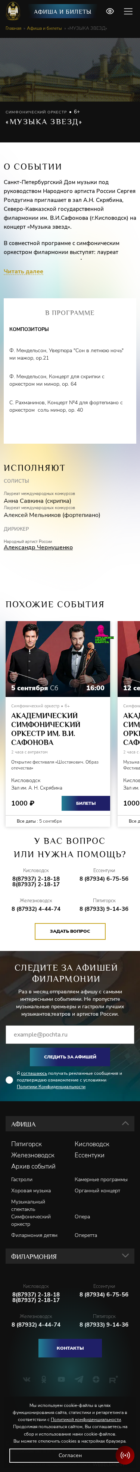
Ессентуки (90, 1155)
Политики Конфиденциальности (51, 1087)
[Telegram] (79, 1379)
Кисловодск (92, 1144)
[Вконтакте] (26, 1379)
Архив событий (33, 1166)
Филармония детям (34, 1235)
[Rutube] (113, 1379)
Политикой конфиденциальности (86, 1420)
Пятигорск (26, 1144)
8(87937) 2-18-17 (36, 884)
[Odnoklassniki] (44, 1379)
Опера (82, 1216)
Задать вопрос (70, 931)
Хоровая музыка (31, 1190)
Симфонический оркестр (31, 1220)
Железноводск (33, 1155)
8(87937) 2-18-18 (36, 879)
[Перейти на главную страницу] (14, 11)
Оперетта (86, 1235)
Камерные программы (101, 1179)
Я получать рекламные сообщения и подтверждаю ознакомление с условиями (69, 1080)
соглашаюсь (34, 1073)
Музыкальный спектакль (28, 1205)
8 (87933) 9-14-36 (104, 909)
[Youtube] (61, 1379)
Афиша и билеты (62, 12)
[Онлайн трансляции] (125, 1455)
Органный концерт (97, 1190)
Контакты (70, 1348)
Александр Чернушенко (38, 547)
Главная (13, 28)
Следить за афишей (70, 1057)
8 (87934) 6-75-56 (104, 879)
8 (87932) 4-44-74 (36, 909)
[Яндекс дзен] (96, 1379)
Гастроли (21, 1179)
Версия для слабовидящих (109, 11)
